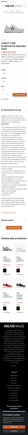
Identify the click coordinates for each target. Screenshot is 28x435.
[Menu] (2, 6)
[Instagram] (14, 365)
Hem (6, 11)
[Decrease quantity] (3, 94)
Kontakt (14, 380)
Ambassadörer (14, 375)
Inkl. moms (4, 1)
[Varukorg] (25, 6)
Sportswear (14, 393)
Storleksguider (14, 390)
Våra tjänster (14, 398)
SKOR (11, 11)
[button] (24, 29)
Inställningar (14, 431)
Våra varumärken (14, 400)
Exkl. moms (12, 1)
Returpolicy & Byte (14, 388)
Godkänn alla (14, 427)
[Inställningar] (25, 1)
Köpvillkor (14, 383)
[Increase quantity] (10, 94)
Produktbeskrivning (11, 110)
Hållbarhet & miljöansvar (14, 385)
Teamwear (14, 395)
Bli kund (14, 378)
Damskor (18, 11)
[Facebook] (12, 365)
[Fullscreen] (14, 28)
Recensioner (7, 220)
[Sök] (23, 6)
